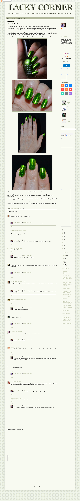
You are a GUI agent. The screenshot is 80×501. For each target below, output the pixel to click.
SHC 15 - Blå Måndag (66, 288)
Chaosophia (12, 398)
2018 (63, 242)
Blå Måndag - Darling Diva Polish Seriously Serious (67, 302)
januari (64, 267)
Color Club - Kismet (65, 268)
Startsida (8, 18)
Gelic (11, 381)
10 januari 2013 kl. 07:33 (27, 222)
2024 (63, 233)
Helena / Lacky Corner (14, 208)
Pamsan (11, 248)
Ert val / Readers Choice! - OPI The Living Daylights (67, 278)
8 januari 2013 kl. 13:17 (22, 281)
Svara (12, 226)
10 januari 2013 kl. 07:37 (27, 356)
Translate (69, 135)
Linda (11, 214)
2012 (63, 328)
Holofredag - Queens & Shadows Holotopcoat (66, 294)
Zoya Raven (64, 271)
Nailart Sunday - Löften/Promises (65, 315)
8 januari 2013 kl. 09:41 (22, 230)
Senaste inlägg (10, 451)
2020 (63, 239)
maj (63, 261)
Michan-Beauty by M (14, 230)
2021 (63, 238)
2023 (63, 235)
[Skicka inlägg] (23, 208)
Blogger (44, 486)
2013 (63, 249)
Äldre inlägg (54, 451)
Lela (11, 347)
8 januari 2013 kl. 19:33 (16, 347)
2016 (63, 245)
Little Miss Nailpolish (14, 299)
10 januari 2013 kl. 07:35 (27, 272)
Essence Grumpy (65, 309)
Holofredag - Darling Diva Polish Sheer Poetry (66, 320)
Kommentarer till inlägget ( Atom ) (19, 452)
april (63, 262)
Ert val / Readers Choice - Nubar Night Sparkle (66, 292)
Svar (12, 220)
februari (64, 265)
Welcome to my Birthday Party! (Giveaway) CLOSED (69, 120)
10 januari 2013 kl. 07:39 (27, 405)
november (64, 252)
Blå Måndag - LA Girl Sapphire (66, 273)
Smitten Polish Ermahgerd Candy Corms (66, 283)
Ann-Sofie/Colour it (13, 281)
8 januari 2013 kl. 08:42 (17, 214)
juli (63, 258)
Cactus (11, 263)
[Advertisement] (32, 440)
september (64, 255)
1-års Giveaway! (69, 106)
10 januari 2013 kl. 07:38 (27, 390)
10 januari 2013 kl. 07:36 (27, 307)
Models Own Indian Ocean (67, 323)
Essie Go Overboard (65, 310)
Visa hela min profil (64, 36)
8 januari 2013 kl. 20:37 (17, 381)
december (64, 251)
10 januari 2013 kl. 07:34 (27, 240)
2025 (63, 232)
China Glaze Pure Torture (66, 287)
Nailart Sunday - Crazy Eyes (67, 303)
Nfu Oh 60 (64, 269)
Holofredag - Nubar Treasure (67, 307)
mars (63, 264)
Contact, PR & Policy (21, 18)
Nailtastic (12, 331)
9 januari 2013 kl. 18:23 (19, 398)
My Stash (14, 18)
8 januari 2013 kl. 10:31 (17, 263)
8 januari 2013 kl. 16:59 (18, 331)
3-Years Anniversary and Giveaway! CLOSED (69, 102)
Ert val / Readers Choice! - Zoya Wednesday (66, 306)
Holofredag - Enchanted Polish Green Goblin (66, 280)
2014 (63, 248)
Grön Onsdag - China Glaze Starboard (69, 114)
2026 (63, 230)
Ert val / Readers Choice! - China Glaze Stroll (66, 318)
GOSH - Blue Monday (66, 313)
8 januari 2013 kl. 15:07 (22, 299)
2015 (63, 246)
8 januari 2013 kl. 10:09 (18, 248)
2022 (63, 236)
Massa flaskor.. (65, 298)
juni (63, 259)
